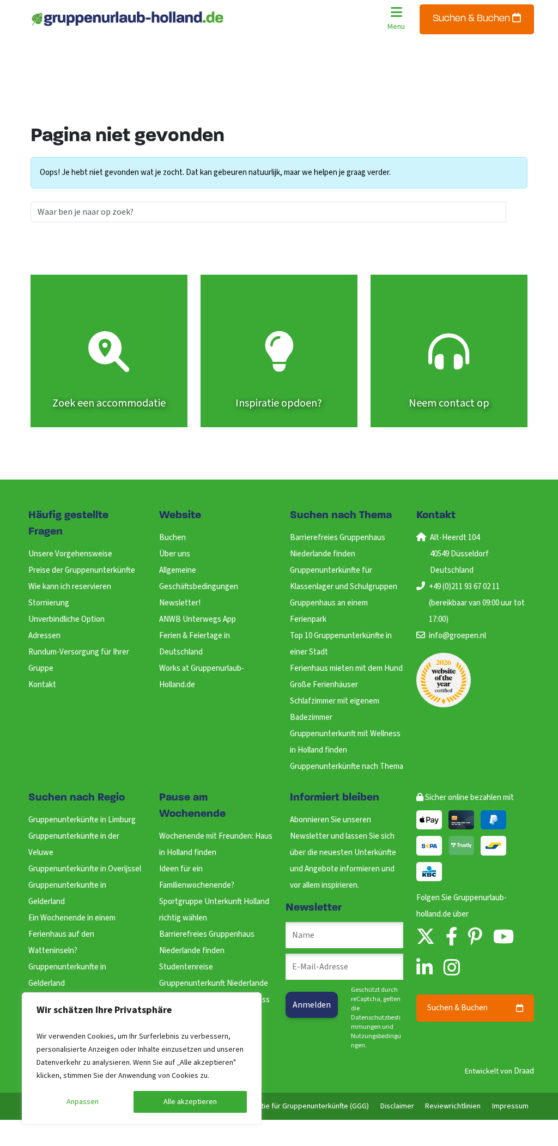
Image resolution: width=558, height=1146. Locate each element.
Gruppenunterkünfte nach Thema (346, 766)
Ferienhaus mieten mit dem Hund (346, 668)
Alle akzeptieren (190, 1101)
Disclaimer (397, 1106)
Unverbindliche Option (66, 619)
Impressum (510, 1106)
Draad (524, 1071)
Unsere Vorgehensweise (70, 554)
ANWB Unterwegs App (197, 619)
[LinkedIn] (424, 968)
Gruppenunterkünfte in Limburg (82, 820)
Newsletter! (180, 603)
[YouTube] (503, 937)
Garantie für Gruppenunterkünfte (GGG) (305, 1106)
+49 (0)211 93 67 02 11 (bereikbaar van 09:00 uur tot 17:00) (477, 603)
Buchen (172, 537)
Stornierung (48, 603)
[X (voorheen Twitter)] (425, 937)
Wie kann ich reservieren (69, 586)
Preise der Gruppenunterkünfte (81, 570)
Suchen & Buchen (472, 19)
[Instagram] (452, 968)
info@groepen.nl (457, 635)
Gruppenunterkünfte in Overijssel (84, 869)
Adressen (44, 635)
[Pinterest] (475, 937)
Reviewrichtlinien (453, 1106)
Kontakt (42, 684)
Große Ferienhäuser (324, 684)
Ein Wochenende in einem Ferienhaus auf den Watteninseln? (72, 934)
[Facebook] (451, 937)
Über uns (174, 554)
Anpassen (82, 1101)
